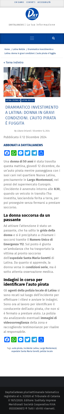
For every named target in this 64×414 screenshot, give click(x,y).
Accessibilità (44, 2)
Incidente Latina (31, 348)
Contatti (30, 2)
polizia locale (46, 351)
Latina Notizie (28, 100)
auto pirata (17, 348)
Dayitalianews (16, 24)
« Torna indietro (13, 62)
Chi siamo (19, 2)
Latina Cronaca (13, 100)
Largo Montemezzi (48, 348)
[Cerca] (53, 38)
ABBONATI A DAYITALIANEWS (23, 145)
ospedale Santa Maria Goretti (25, 351)
